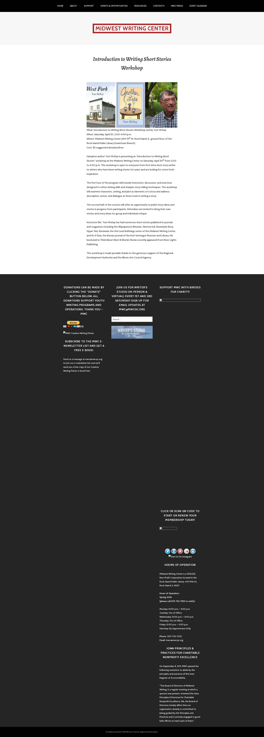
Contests (158, 6)
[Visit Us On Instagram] (180, 556)
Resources (140, 6)
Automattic (153, 732)
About (73, 6)
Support (89, 6)
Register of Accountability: (172, 678)
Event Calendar (198, 6)
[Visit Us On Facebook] (174, 551)
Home (60, 6)
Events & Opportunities (114, 6)
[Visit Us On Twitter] (167, 551)
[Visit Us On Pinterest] (180, 551)
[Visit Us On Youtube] (186, 551)
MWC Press (177, 6)
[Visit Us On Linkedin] (193, 551)
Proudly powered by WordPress (119, 732)
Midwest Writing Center (132, 28)
